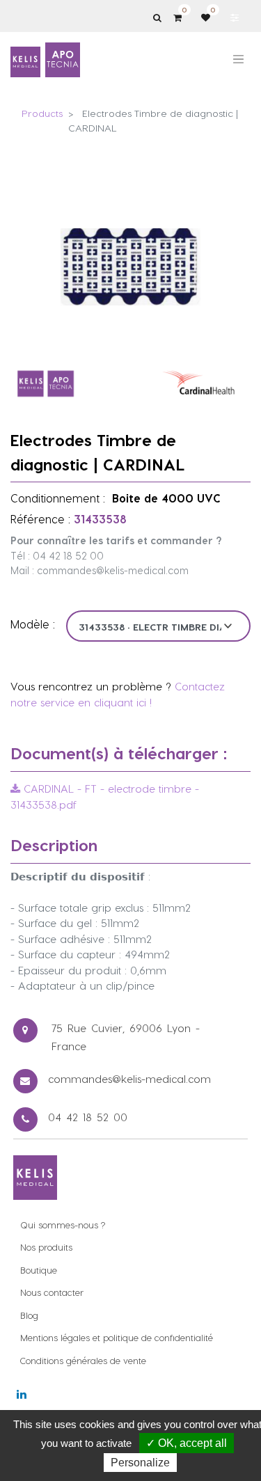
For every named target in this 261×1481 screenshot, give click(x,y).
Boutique (38, 1270)
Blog (29, 1315)
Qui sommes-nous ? (62, 1224)
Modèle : (32, 624)
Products (42, 113)
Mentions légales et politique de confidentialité (116, 1337)
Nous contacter (52, 1292)
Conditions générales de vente (83, 1360)
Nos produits (46, 1247)
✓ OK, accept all (186, 1443)
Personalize (140, 1462)
